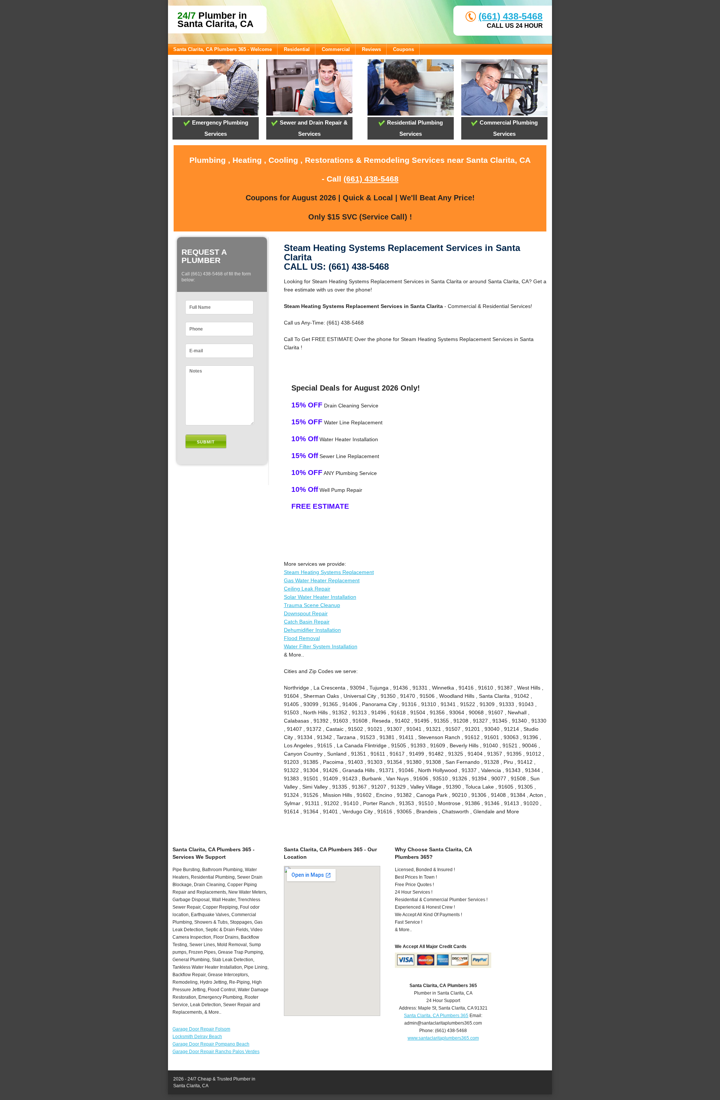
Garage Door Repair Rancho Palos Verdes (216, 1051)
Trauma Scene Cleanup (312, 605)
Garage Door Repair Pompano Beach (210, 1044)
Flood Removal (302, 638)
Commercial (336, 49)
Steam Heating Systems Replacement (329, 572)
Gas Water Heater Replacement (322, 580)
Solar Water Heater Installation (320, 597)
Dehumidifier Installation (312, 630)
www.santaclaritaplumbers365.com (443, 1038)
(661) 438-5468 (510, 16)
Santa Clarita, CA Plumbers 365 (436, 1015)
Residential (297, 49)
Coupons (403, 49)
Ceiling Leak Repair (307, 589)
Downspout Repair (306, 613)
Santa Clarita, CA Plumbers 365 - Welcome (222, 49)
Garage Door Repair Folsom (201, 1029)
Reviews (371, 49)
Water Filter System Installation (320, 646)
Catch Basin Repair (307, 622)
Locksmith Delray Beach (197, 1036)
